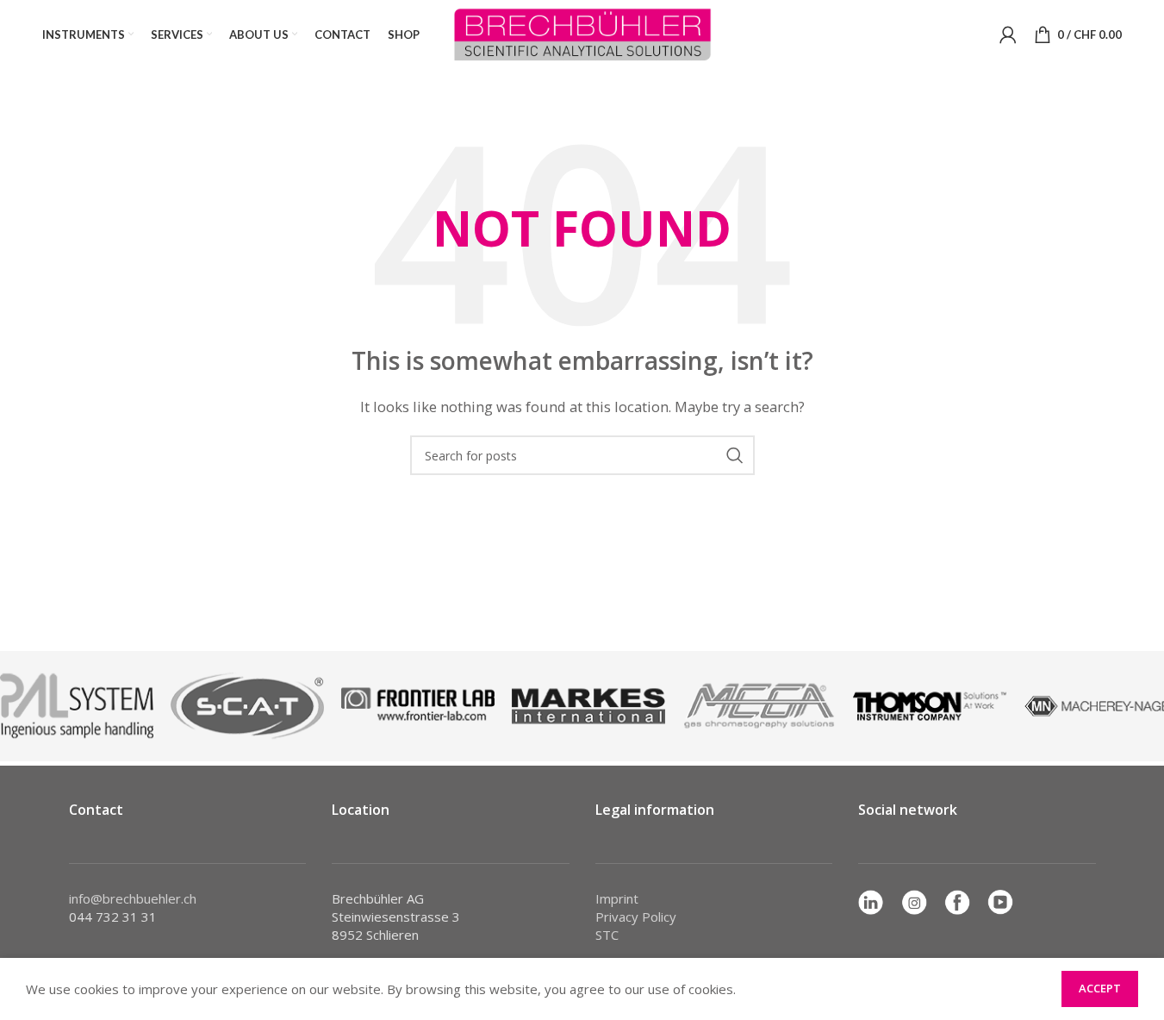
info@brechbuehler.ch (132, 898)
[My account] (1008, 34)
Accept (1100, 988)
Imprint (616, 898)
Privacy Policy (635, 916)
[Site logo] (582, 32)
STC (607, 934)
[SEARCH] (735, 455)
